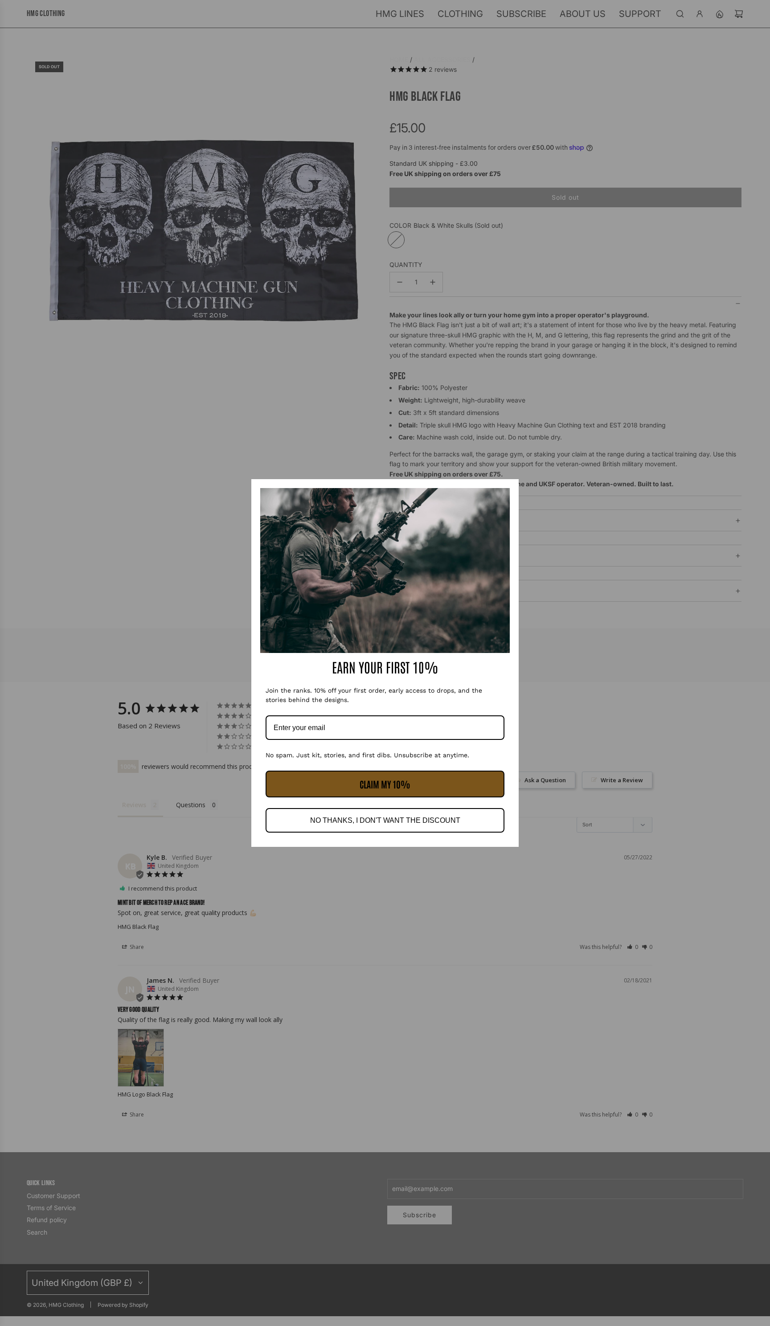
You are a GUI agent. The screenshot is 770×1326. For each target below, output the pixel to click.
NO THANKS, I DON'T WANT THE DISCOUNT (385, 820)
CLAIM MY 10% (385, 784)
